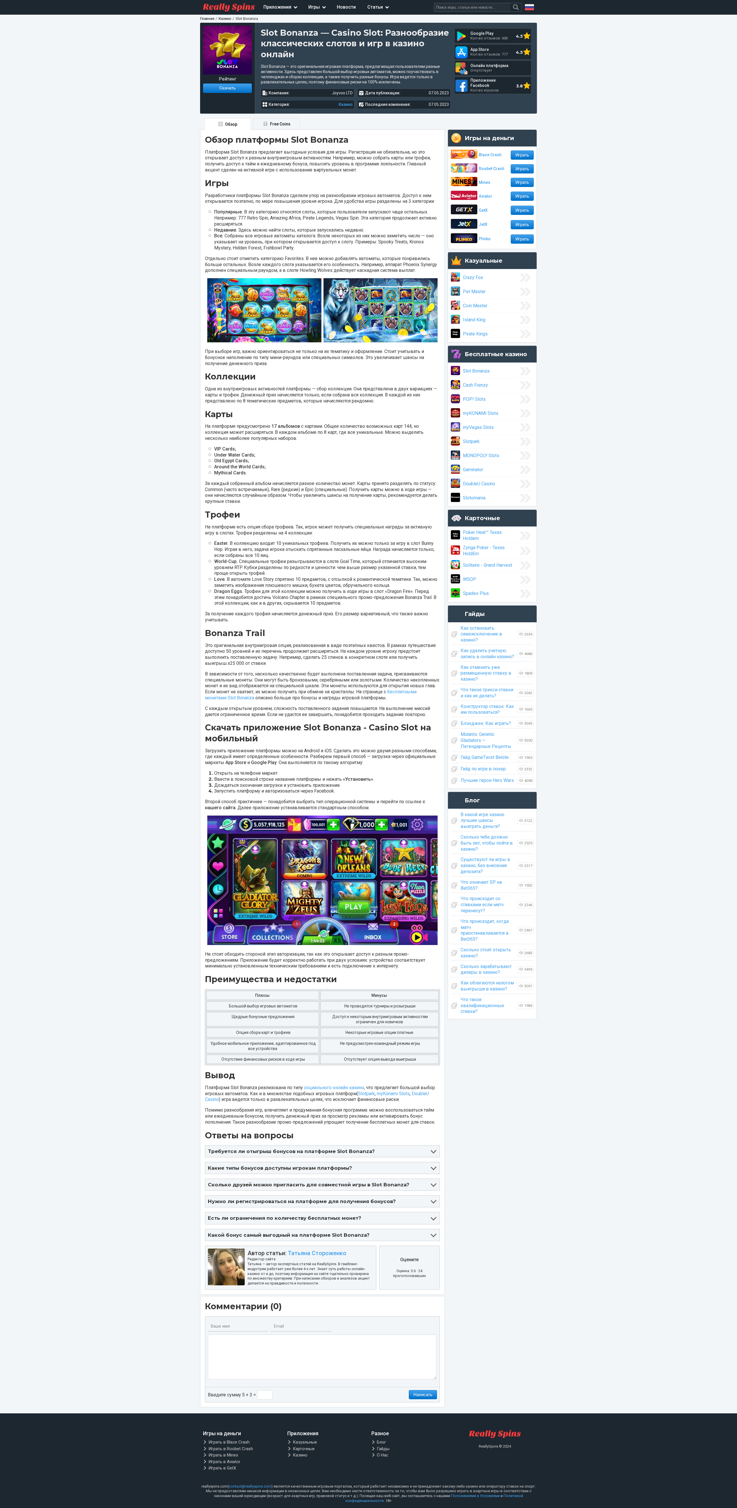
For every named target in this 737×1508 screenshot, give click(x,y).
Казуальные (305, 1442)
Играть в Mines (223, 1455)
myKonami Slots (393, 1093)
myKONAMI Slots (480, 413)
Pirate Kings (475, 334)
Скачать (227, 88)
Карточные (304, 1448)
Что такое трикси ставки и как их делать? (487, 692)
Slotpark (366, 1093)
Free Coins (279, 124)
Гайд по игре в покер (483, 769)
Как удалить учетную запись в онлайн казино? (487, 653)
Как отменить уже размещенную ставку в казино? (486, 673)
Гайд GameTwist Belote (485, 757)
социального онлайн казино (334, 1087)
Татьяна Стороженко (317, 1253)
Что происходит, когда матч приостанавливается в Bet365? (485, 930)
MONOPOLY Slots (481, 455)
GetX (483, 210)
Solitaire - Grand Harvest (487, 565)
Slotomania (474, 498)
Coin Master (475, 305)
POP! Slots (474, 399)
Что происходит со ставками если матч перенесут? (482, 904)
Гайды (383, 1448)
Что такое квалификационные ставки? (482, 1005)
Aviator (485, 196)
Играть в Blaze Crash (229, 1442)
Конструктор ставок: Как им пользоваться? (487, 709)
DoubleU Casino (479, 483)
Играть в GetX (222, 1468)
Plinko (485, 238)
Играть (522, 155)
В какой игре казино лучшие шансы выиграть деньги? (482, 820)
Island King (474, 319)
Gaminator (473, 469)
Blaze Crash (490, 154)
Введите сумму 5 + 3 (230, 1395)
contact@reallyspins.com (250, 1486)
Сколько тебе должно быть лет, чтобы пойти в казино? (487, 843)
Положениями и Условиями (475, 1496)
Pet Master (474, 291)
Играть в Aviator (224, 1461)
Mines (484, 182)
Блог (381, 1442)
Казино (346, 104)
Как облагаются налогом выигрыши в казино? (487, 986)
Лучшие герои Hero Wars (487, 780)
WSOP (469, 579)
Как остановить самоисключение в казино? (481, 634)
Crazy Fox (473, 277)
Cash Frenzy (475, 385)
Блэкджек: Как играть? (486, 723)
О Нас (382, 1455)
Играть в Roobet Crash (230, 1448)
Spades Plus (476, 593)
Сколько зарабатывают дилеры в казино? (486, 969)
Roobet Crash (491, 168)
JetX (483, 224)
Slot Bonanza (476, 371)
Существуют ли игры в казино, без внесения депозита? (485, 865)
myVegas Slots (478, 427)
